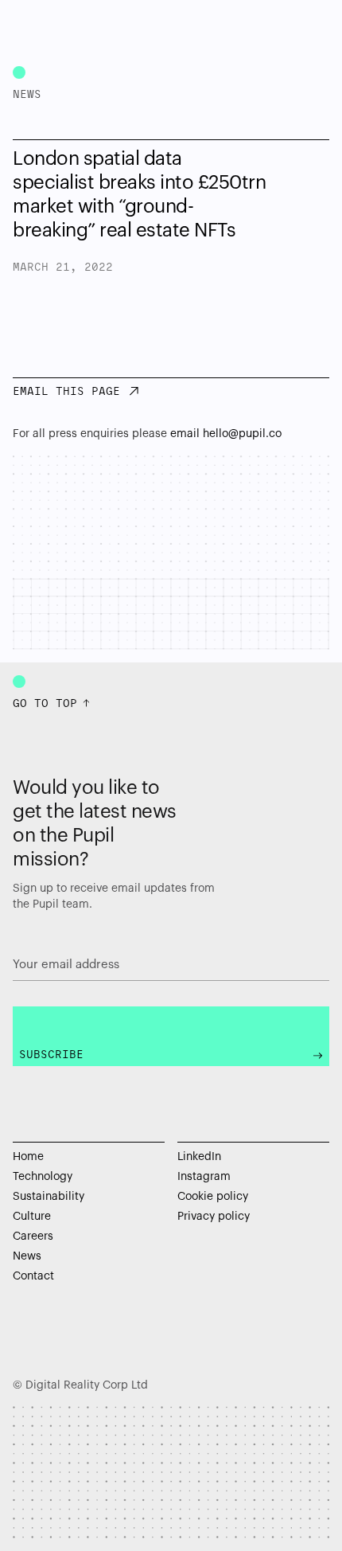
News (27, 1256)
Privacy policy (213, 1216)
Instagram (204, 1176)
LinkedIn (199, 1156)
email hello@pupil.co (226, 434)
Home (28, 1156)
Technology (42, 1176)
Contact (33, 1276)
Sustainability (48, 1196)
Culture (32, 1216)
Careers (33, 1236)
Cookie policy (212, 1196)
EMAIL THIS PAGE (66, 392)
